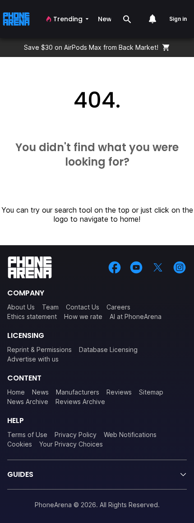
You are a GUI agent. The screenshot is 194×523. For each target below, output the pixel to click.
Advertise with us (33, 359)
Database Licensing (108, 349)
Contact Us (82, 307)
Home (16, 392)
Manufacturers (77, 392)
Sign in (178, 18)
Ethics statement (32, 316)
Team (50, 307)
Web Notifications (130, 434)
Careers (118, 307)
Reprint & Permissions (39, 349)
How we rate (83, 316)
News (40, 392)
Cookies (19, 444)
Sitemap (151, 392)
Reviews (119, 392)
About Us (21, 307)
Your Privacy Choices (71, 444)
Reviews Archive (80, 401)
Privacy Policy (76, 434)
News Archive (27, 401)
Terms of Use (27, 434)
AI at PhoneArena (136, 316)
